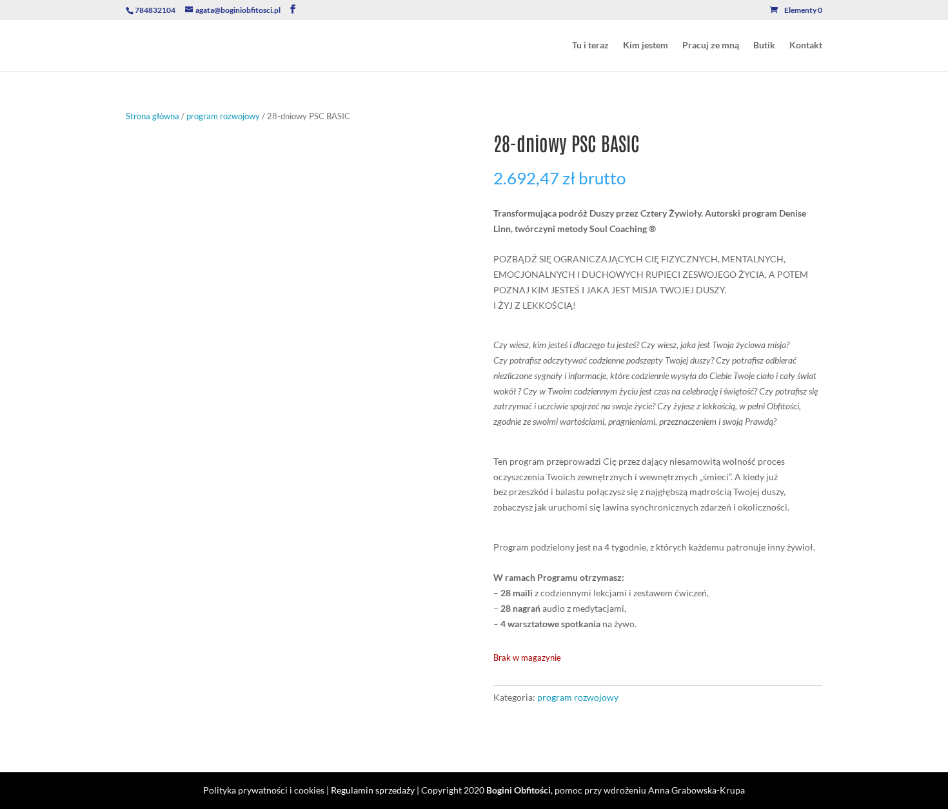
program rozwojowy (223, 116)
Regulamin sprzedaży (373, 790)
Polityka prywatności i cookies (263, 790)
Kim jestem (645, 45)
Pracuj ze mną (710, 45)
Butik (764, 45)
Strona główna (152, 116)
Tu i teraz (590, 45)
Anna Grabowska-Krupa (696, 790)
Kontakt (805, 45)
